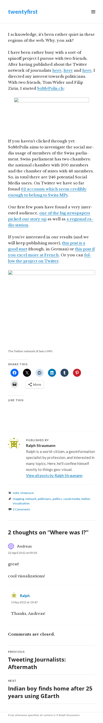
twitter (85, 499)
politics (57, 499)
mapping (18, 499)
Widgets (93, 17)
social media (71, 499)
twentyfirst (23, 11)
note (16, 493)
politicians (44, 499)
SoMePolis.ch (50, 88)
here (57, 70)
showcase (27, 493)
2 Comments (21, 509)
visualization (21, 503)
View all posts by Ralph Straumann (54, 475)
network (30, 499)
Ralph (25, 595)
